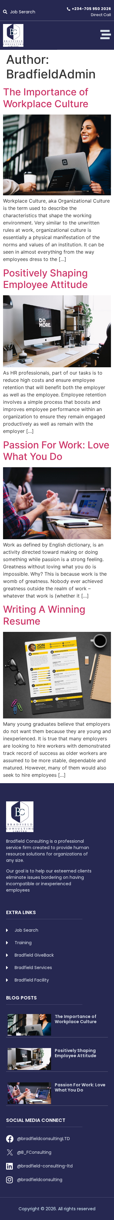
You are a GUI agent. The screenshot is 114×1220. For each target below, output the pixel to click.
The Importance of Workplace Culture (45, 97)
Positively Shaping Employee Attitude (45, 278)
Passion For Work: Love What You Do (56, 450)
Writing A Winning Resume (44, 615)
